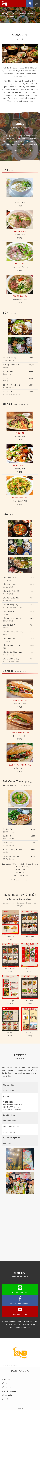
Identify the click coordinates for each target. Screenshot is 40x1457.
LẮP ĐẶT (5, 1383)
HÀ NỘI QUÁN (7, 1395)
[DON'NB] (8, 3)
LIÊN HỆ (5, 1399)
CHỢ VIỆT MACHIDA (9, 1391)
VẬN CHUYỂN (6, 1387)
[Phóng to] (16, 913)
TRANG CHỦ (6, 1380)
